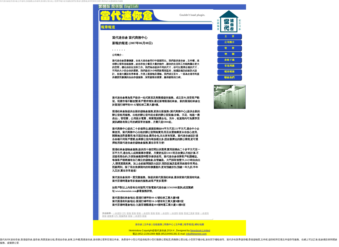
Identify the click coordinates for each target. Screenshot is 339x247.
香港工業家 (189, 213)
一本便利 (117, 213)
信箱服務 (157, 224)
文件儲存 (287, 239)
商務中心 (168, 224)
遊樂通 (110, 216)
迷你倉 (138, 224)
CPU (124, 213)
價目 (325, 239)
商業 (43, 239)
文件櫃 (178, 224)
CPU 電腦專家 (121, 216)
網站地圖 (199, 224)
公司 (137, 239)
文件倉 (147, 224)
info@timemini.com (196, 233)
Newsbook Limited (200, 230)
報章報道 (188, 224)
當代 (229, 239)
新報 (129, 213)
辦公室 (179, 239)
